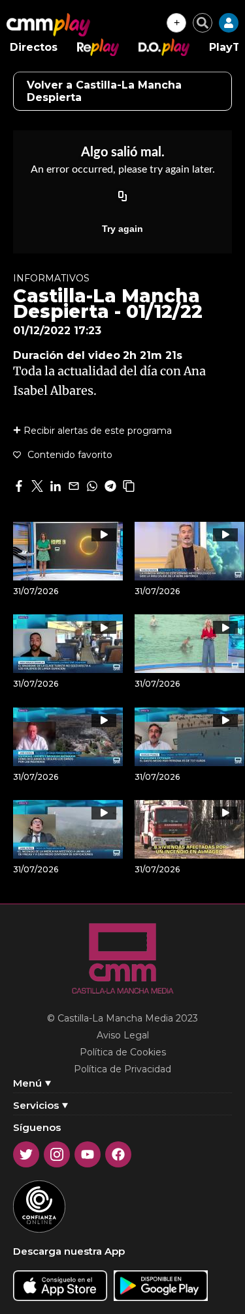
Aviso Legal (123, 1035)
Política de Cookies (123, 1052)
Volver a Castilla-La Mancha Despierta (104, 91)
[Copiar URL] (122, 197)
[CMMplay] (48, 24)
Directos (33, 47)
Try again (122, 228)
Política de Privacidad (122, 1069)
